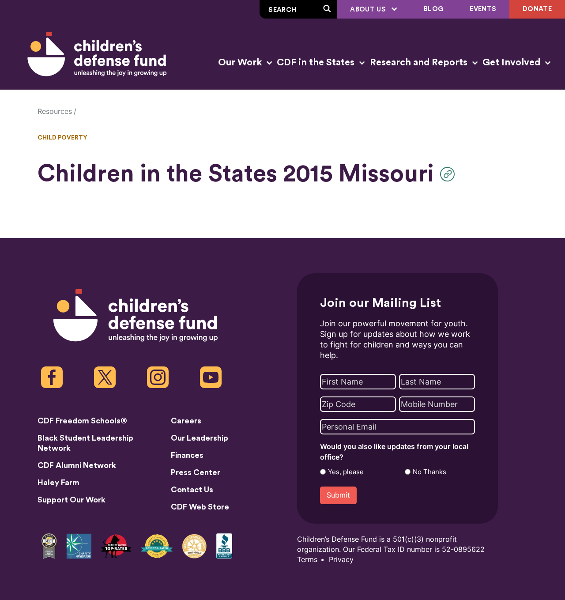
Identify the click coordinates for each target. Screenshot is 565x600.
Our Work (241, 62)
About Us (369, 9)
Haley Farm (58, 483)
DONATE (537, 9)
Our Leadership (199, 438)
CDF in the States (317, 62)
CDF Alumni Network (77, 465)
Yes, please (346, 472)
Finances (187, 455)
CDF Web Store (200, 507)
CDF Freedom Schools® (82, 421)
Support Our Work (71, 500)
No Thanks (429, 472)
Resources (55, 111)
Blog (433, 9)
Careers (186, 421)
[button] (449, 174)
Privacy (341, 560)
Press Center (195, 472)
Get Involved (512, 62)
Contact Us (192, 490)
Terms (307, 560)
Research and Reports (420, 62)
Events (483, 9)
